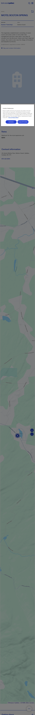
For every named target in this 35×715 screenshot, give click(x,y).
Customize (11, 122)
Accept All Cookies (23, 122)
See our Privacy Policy (13, 117)
